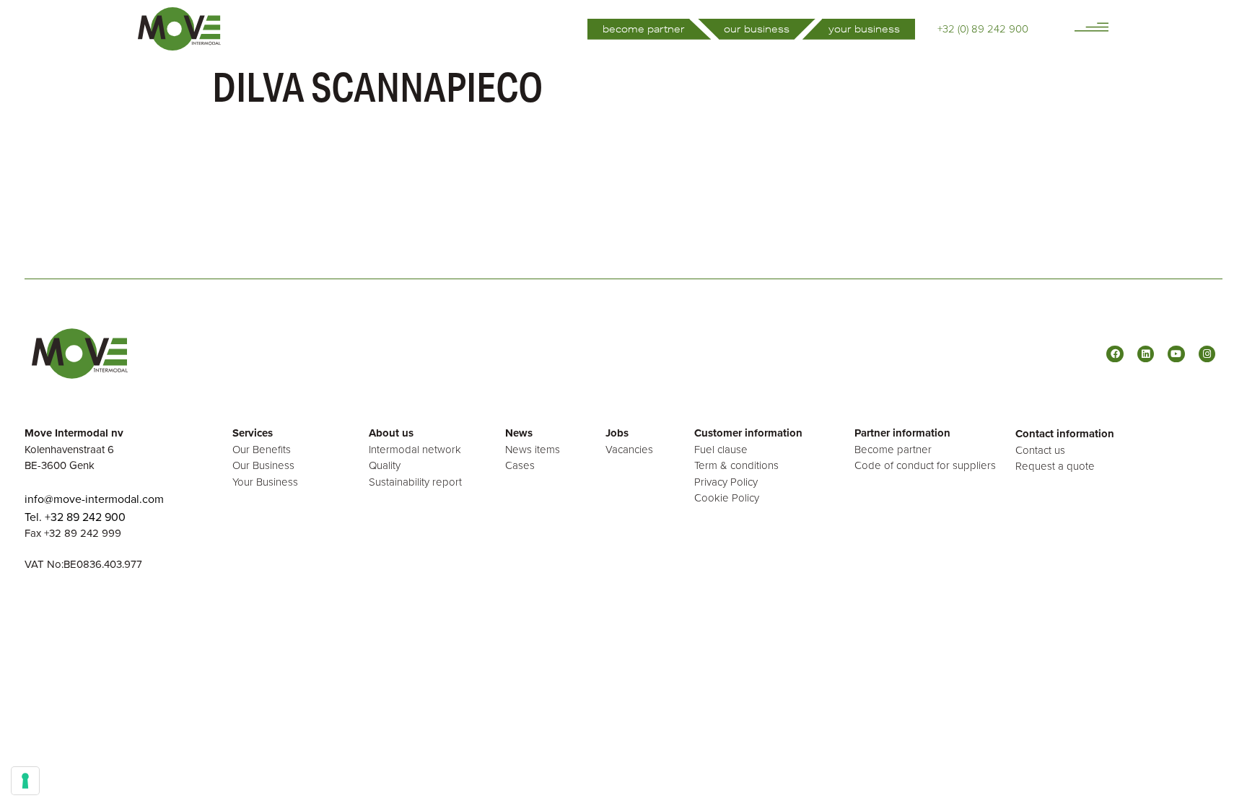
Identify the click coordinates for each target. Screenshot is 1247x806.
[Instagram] (1207, 354)
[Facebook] (1114, 354)
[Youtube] (1176, 354)
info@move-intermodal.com (94, 499)
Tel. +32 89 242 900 (75, 517)
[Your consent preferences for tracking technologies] (25, 780)
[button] (1091, 27)
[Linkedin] (1145, 354)
